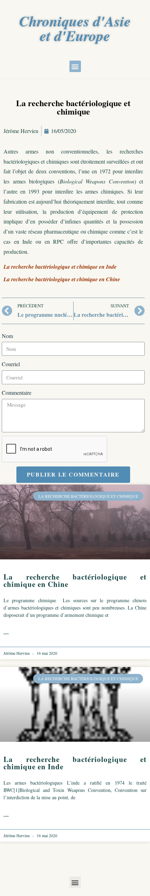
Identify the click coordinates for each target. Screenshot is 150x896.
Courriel (11, 364)
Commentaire (16, 392)
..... (6, 633)
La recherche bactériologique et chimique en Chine (75, 580)
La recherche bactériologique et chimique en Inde (75, 763)
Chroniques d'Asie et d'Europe (75, 28)
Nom (7, 335)
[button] (75, 66)
